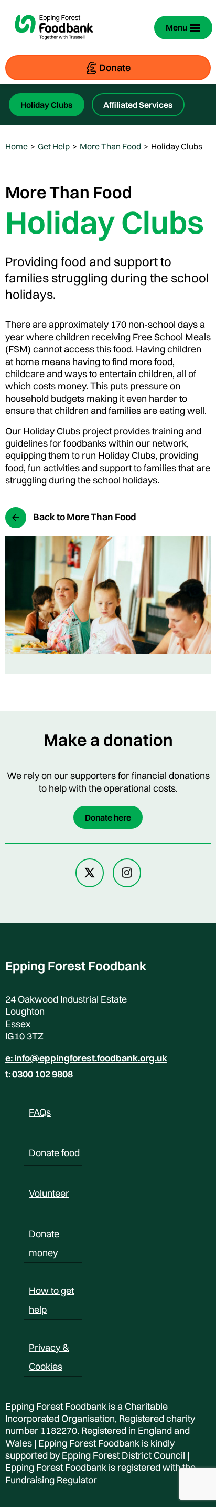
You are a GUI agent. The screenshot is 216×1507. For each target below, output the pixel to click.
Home (16, 146)
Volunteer (49, 1193)
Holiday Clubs (46, 104)
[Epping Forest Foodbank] (54, 46)
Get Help (54, 146)
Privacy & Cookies (49, 1349)
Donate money (44, 1235)
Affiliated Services (138, 104)
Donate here (108, 817)
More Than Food (110, 146)
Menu (176, 27)
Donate (115, 68)
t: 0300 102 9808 (39, 1074)
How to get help (51, 1292)
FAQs (40, 1112)
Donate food (54, 1153)
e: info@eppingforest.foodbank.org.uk (86, 1058)
